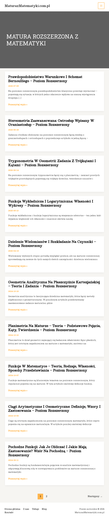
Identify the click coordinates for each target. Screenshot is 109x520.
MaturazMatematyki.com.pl (27, 5)
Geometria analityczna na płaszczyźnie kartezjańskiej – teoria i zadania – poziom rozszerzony (54, 284)
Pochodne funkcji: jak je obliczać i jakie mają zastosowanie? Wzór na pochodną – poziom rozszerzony (47, 450)
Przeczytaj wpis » (17, 104)
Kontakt (9, 512)
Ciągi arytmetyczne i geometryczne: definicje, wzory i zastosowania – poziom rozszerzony (54, 408)
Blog (44, 508)
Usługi (35, 508)
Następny (95, 496)
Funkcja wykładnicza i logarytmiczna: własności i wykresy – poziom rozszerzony (50, 203)
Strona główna (12, 508)
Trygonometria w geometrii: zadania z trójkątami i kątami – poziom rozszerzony (52, 162)
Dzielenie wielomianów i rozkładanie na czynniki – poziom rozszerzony (52, 243)
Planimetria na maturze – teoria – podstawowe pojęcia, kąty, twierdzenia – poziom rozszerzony (54, 327)
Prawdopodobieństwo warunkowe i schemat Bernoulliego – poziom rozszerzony (45, 78)
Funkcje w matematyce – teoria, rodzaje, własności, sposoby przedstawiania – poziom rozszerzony (51, 368)
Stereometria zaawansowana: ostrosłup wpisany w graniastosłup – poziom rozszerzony (51, 122)
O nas (26, 508)
